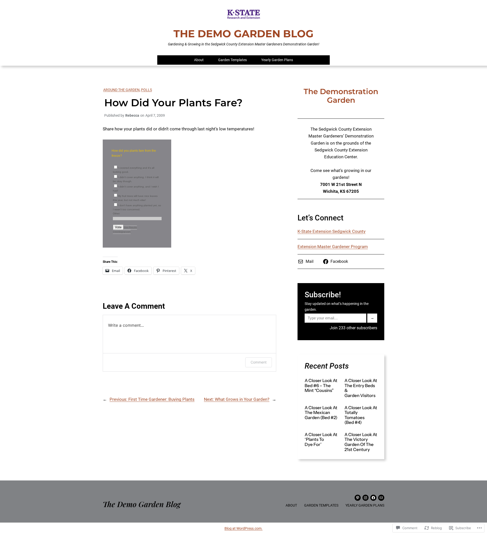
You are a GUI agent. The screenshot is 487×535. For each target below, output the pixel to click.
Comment (259, 362)
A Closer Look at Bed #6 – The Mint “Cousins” (321, 385)
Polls (146, 90)
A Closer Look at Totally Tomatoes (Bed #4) (360, 415)
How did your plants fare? (173, 103)
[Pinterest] (358, 498)
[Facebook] (373, 498)
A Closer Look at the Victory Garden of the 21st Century (360, 442)
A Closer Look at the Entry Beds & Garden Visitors (360, 388)
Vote (118, 227)
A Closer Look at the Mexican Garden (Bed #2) (321, 412)
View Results (130, 227)
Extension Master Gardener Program (333, 246)
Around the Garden (121, 90)
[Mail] (381, 498)
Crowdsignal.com (122, 232)
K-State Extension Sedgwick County (332, 231)
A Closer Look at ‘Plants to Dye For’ (321, 439)
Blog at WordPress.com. (243, 528)
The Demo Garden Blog (243, 33)
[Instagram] (365, 498)
